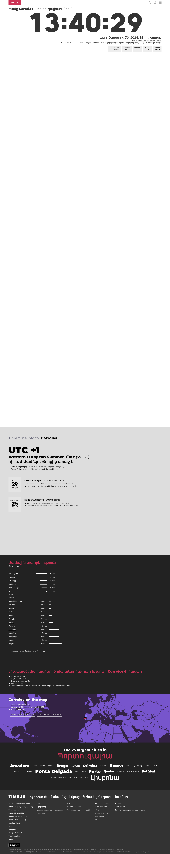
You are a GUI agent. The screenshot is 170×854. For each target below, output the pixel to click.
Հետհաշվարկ (14, 823)
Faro (127, 765)
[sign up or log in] (155, 3)
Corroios (103, 765)
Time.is (14, 2)
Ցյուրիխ (11, 605)
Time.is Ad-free (101, 807)
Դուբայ (11, 622)
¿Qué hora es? (39, 852)
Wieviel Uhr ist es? (108, 852)
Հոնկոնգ (12, 633)
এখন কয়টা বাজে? (68, 852)
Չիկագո (11, 577)
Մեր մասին (99, 816)
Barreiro (50, 765)
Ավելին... (88, 43)
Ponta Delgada (53, 771)
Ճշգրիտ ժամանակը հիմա (19, 803)
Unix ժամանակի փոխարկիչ (79, 810)
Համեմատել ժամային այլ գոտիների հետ (28, 651)
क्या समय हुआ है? (30, 852)
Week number (14, 836)
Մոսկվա (11, 619)
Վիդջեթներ (41, 807)
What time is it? (13, 852)
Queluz (109, 771)
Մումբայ (11, 626)
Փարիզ (137, 49)
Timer (10, 826)
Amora (34, 765)
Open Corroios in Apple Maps (49, 714)
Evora (116, 765)
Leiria (147, 765)
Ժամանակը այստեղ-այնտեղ (20, 807)
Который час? (78, 852)
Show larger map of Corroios (22, 714)
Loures (155, 765)
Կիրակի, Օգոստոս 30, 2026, (127, 37)
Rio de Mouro (133, 771)
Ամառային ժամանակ (17, 816)
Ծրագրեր (41, 803)
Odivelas (28, 771)
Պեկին (147, 49)
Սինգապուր (13, 637)
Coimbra (90, 766)
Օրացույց (12, 830)
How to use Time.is (102, 813)
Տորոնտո (12, 584)
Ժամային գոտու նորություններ (50, 810)
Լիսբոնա (105, 777)
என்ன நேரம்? (135, 852)
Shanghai (12, 629)
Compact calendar (15, 833)
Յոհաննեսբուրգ (15, 601)
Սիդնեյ (11, 644)
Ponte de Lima (80, 771)
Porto (95, 771)
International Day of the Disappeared (147, 40)
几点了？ (22, 852)
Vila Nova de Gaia (78, 777)
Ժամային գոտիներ (16, 813)
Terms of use (120, 807)
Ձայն (10, 839)
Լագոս (11, 595)
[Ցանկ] (160, 2)
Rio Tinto (120, 771)
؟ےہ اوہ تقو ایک (144, 852)
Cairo (10, 612)
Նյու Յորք (12, 581)
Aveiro (42, 765)
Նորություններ (43, 813)
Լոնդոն (127, 49)
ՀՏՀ (97, 810)
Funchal (137, 765)
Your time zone (14, 810)
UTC (10, 591)
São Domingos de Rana (58, 777)
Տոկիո (157, 49)
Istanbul (11, 615)
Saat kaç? (128, 852)
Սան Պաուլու (13, 588)
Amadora (19, 765)
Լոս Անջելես (114, 49)
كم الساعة (61, 852)
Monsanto (17, 771)
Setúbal (148, 771)
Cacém (75, 765)
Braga (62, 765)
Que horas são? (87, 852)
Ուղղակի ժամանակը (17, 820)
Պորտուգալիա (85, 755)
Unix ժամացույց (74, 807)
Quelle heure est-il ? (51, 852)
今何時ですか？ (119, 852)
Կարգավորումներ (102, 803)
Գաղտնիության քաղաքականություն (130, 810)
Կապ (97, 820)
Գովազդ (118, 803)
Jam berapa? (97, 852)
